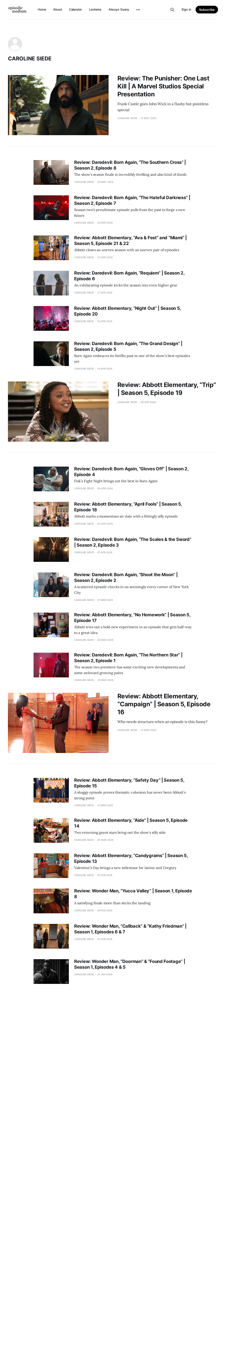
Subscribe (207, 9)
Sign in (186, 9)
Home (42, 9)
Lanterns (95, 9)
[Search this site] (172, 9)
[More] (138, 9)
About (57, 9)
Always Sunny (119, 9)
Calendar (75, 9)
